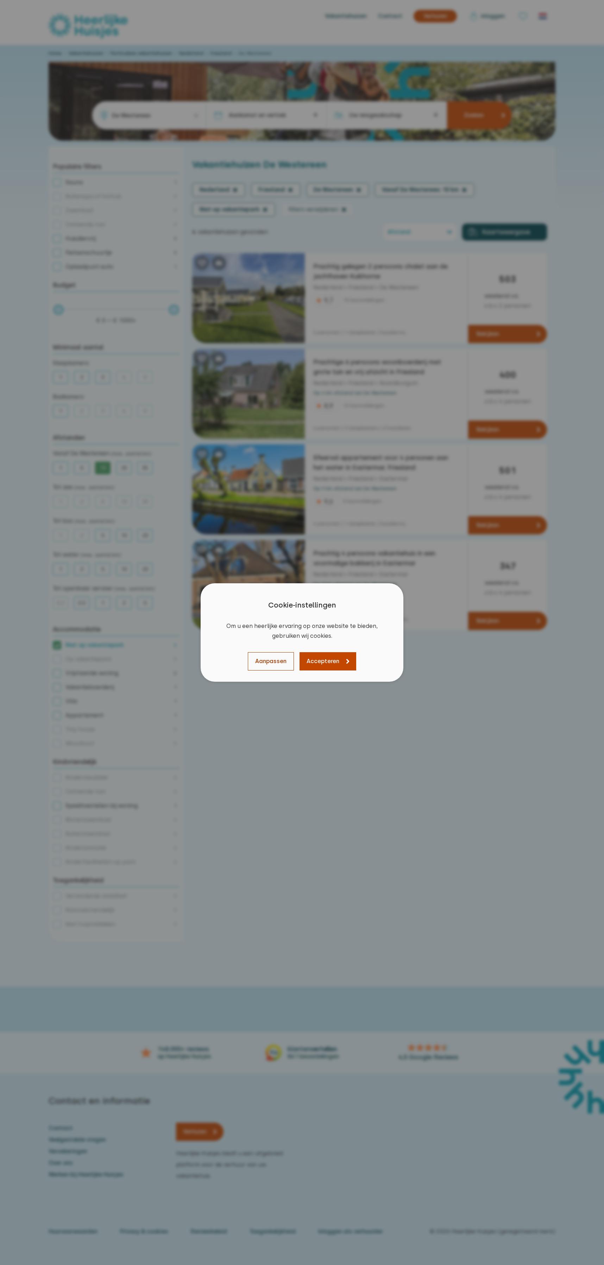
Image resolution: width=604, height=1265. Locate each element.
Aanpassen (271, 661)
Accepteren (323, 661)
